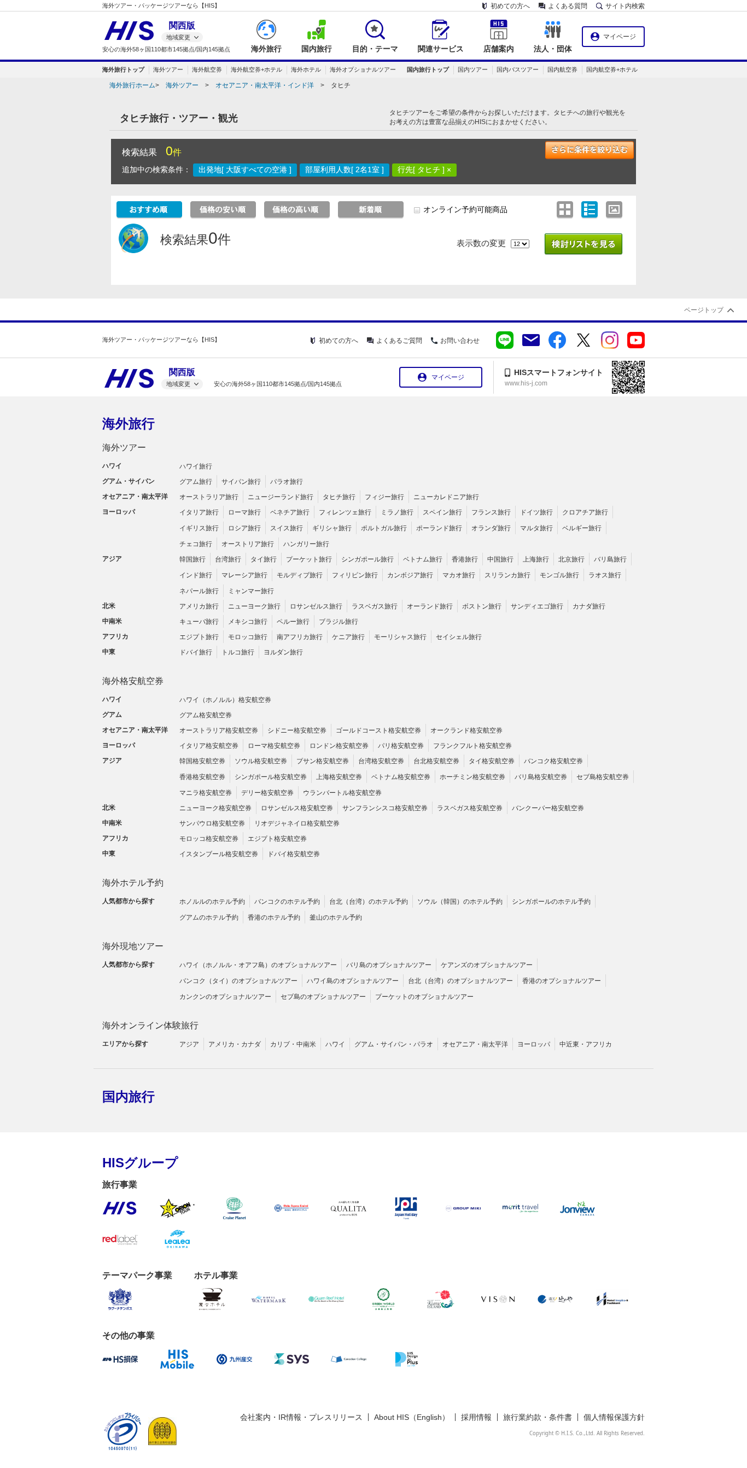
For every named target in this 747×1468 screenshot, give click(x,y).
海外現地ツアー (133, 946)
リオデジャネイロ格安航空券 (297, 823)
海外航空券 (207, 69)
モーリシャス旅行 (400, 637)
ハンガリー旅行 (306, 544)
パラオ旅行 (286, 482)
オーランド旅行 (430, 606)
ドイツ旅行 (536, 512)
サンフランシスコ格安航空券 (385, 808)
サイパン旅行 (241, 482)
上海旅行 (536, 559)
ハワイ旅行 (195, 466)
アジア (189, 1044)
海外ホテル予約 (133, 882)
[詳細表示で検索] (590, 209)
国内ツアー (473, 69)
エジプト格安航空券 (277, 839)
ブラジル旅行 (338, 621)
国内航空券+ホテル (612, 69)
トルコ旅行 (237, 652)
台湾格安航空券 (381, 761)
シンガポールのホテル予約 (551, 901)
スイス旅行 (286, 528)
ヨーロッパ (533, 1044)
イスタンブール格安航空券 (218, 854)
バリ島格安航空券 (541, 777)
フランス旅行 (491, 512)
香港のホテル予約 (274, 917)
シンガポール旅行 (367, 559)
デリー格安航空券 (267, 793)
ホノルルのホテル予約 (212, 901)
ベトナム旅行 (422, 559)
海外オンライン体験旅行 (150, 1025)
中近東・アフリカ (585, 1044)
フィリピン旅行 (355, 575)
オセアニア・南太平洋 (475, 1044)
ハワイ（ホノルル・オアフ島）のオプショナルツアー (258, 965)
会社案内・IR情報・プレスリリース (301, 1417)
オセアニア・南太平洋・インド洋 (264, 85)
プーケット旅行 (309, 559)
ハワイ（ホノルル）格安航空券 (225, 700)
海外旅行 (128, 423)
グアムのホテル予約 (208, 917)
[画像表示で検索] (615, 209)
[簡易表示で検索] (566, 209)
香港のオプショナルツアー (561, 981)
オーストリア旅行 (247, 544)
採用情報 (476, 1417)
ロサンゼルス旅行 (316, 606)
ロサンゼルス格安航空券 (297, 808)
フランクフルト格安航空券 (472, 746)
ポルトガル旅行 (384, 528)
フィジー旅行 (384, 497)
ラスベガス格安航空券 (470, 808)
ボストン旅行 (481, 606)
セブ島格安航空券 (602, 777)
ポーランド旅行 (439, 528)
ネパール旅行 (199, 591)
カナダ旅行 (589, 606)
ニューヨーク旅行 (254, 606)
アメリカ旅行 (199, 606)
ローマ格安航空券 (274, 746)
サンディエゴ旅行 (537, 606)
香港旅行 (465, 559)
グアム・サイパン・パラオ (393, 1044)
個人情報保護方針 (614, 1417)
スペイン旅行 (442, 512)
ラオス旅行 (604, 575)
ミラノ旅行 (397, 512)
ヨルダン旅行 (283, 652)
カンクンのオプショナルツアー (225, 997)
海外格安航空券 (133, 681)
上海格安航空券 (339, 777)
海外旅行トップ (123, 69)
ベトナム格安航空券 (400, 777)
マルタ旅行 (536, 528)
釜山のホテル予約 (336, 917)
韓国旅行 (192, 559)
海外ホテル (306, 69)
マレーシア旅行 (244, 575)
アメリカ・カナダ (234, 1044)
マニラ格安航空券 (205, 793)
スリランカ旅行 (507, 575)
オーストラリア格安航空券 (218, 730)
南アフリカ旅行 (300, 637)
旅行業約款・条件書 (537, 1417)
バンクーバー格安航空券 (548, 808)
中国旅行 (500, 559)
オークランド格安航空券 (466, 730)
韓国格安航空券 (202, 761)
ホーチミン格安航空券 (472, 777)
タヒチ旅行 (339, 497)
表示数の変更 (481, 243)
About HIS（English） (412, 1417)
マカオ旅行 (458, 575)
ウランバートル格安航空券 (342, 793)
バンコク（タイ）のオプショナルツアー (238, 981)
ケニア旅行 (348, 637)
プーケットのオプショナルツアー (424, 997)
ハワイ (335, 1044)
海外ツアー (168, 69)
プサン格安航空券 (322, 761)
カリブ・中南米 (293, 1044)
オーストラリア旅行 (208, 497)
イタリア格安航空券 (208, 746)
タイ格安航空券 (492, 761)
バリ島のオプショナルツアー (388, 965)
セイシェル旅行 (459, 637)
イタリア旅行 (199, 512)
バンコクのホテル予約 (287, 901)
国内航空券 (562, 69)
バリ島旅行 (610, 559)
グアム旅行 (195, 482)
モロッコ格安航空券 (208, 839)
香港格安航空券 (202, 777)
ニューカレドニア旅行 (446, 497)
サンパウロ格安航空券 (212, 823)
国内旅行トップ (428, 69)
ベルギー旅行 (582, 528)
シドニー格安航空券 (296, 730)
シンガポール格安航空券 (271, 777)
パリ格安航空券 (401, 746)
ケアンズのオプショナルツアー (487, 965)
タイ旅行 (263, 559)
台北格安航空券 (436, 761)
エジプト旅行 (199, 637)
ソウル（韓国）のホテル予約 (460, 901)
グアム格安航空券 (205, 715)
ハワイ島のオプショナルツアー (353, 981)
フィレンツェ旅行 (345, 512)
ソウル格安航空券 (261, 761)
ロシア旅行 (244, 528)
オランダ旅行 (491, 528)
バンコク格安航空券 (553, 761)
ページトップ (703, 310)
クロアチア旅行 (585, 512)
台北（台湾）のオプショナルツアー (460, 981)
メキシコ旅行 (247, 621)
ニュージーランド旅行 (280, 497)
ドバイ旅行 (195, 652)
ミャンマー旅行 (251, 591)
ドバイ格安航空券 (293, 854)
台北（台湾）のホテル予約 (368, 901)
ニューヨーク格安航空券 (215, 808)
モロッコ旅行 (247, 637)
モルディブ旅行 (300, 575)
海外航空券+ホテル (256, 69)
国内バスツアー (518, 69)
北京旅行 (571, 559)
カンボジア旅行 (410, 575)
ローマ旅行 (244, 512)
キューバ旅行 (199, 621)
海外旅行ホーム (132, 85)
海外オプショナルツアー (363, 69)
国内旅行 (128, 1096)
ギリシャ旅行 (332, 528)
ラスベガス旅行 (375, 606)
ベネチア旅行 (290, 512)
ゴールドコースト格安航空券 (378, 730)
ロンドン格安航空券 (339, 746)
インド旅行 (195, 575)
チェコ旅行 (195, 544)
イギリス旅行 (199, 528)
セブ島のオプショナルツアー (323, 997)
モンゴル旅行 (559, 575)
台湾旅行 (228, 559)
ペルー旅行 (293, 621)
